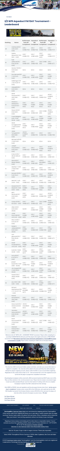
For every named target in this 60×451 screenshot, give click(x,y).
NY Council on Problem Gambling (34, 425)
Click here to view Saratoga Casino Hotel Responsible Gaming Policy (30, 426)
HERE (8, 387)
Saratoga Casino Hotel (19, 411)
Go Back (9, 17)
